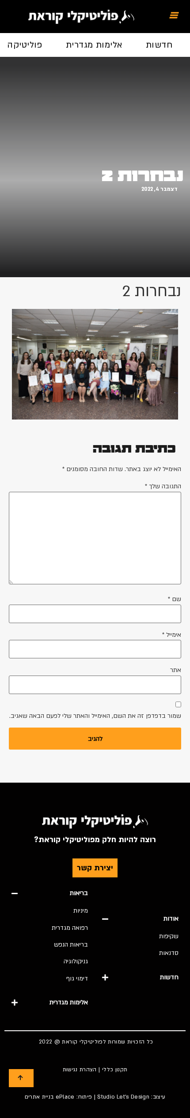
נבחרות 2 (142, 176)
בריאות (79, 893)
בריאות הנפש (71, 944)
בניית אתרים (39, 1096)
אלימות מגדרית (94, 45)
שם (174, 599)
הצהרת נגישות (80, 1069)
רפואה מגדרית (70, 928)
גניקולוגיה (76, 961)
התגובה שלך (163, 486)
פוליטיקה (24, 45)
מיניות (80, 910)
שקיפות (169, 936)
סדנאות (169, 953)
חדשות (159, 45)
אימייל (171, 635)
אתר (175, 670)
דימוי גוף (77, 978)
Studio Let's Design (123, 1096)
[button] (140, 919)
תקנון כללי (115, 1069)
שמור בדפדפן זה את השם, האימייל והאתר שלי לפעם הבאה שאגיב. (95, 716)
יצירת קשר (95, 868)
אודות (171, 918)
